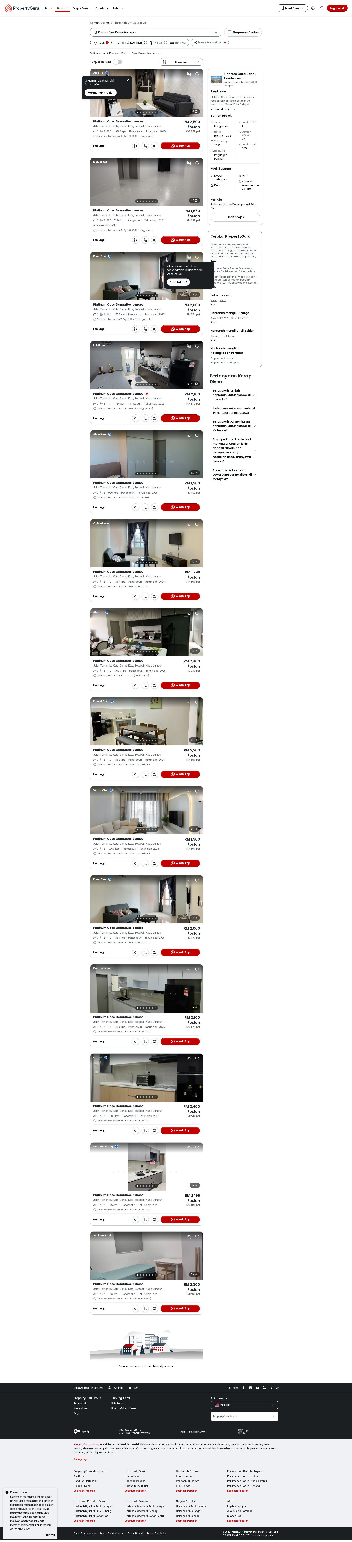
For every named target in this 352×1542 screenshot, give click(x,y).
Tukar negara (220, 1398)
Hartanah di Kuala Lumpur (191, 1506)
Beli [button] (46, 8)
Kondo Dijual (132, 1476)
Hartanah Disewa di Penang (141, 1511)
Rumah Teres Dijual (136, 1485)
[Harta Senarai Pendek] (197, 74)
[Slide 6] (152, 112)
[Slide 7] (155, 112)
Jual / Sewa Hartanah (239, 1511)
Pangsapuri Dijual (135, 1481)
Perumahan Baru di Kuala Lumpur (247, 1481)
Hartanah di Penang (188, 1516)
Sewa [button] (61, 8)
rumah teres (218, 256)
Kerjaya (78, 1413)
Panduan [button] (102, 8)
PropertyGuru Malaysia (89, 1471)
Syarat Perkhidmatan (112, 1533)
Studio (214, 336)
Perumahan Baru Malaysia (244, 1471)
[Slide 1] (137, 112)
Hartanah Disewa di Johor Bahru (144, 1516)
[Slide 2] (140, 112)
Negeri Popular (186, 1501)
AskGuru (79, 1476)
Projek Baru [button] (80, 8)
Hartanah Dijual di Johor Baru (91, 1516)
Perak (223, 300)
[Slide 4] (146, 112)
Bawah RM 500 (219, 318)
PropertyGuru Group (87, 1398)
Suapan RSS (234, 1516)
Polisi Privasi (42, 1508)
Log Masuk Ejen (236, 1506)
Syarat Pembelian (157, 1533)
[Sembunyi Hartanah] (189, 74)
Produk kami (81, 1408)
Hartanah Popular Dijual (90, 1501)
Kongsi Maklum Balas (123, 1408)
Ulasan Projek (82, 1485)
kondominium (234, 256)
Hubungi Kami (120, 1398)
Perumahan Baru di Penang (243, 1485)
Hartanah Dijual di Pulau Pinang (92, 1511)
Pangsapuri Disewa (187, 1481)
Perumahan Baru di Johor (242, 1476)
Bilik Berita (117, 1403)
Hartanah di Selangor (189, 1511)
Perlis (214, 300)
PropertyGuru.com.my (86, 1444)
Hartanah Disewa (187, 1471)
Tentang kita (81, 1403)
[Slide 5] (149, 112)
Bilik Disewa (183, 1485)
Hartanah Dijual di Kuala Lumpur (93, 1506)
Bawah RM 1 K (239, 318)
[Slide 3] (143, 112)
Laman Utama (100, 23)
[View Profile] (100, 73)
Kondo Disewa (184, 1476)
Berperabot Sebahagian (225, 362)
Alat (230, 1501)
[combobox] (155, 32)
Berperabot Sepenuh (222, 358)
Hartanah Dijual (135, 1471)
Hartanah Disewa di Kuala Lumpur (145, 1506)
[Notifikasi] (321, 8)
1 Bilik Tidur (227, 336)
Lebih (116, 8)
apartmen (249, 256)
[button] (223, 109)
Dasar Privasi (135, 1533)
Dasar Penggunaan (85, 1533)
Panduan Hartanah (85, 1481)
